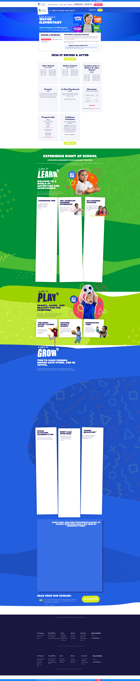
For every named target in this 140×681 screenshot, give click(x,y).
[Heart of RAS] (97, 2)
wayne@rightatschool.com (48, 127)
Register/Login (82, 636)
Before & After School (53, 4)
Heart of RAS (100, 2)
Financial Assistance (83, 638)
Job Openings (63, 640)
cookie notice (81, 679)
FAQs (38, 638)
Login (94, 0)
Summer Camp (39, 660)
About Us (73, 633)
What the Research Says (52, 635)
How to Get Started (51, 636)
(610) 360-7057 (48, 125)
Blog (95, 2)
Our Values (72, 635)
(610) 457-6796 (48, 136)
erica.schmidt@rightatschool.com (48, 137)
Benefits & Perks (63, 635)
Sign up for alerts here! (96, 108)
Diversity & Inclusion (64, 638)
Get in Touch (83, 633)
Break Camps (39, 636)
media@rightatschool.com (96, 638)
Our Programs (40, 633)
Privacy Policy (73, 638)
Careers (62, 633)
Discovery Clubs (62, 4)
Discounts (81, 640)
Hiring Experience (63, 636)
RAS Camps (70, 4)
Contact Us (48, 131)
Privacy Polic (73, 662)
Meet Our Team (73, 636)
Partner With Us (51, 633)
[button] (92, 10)
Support (91, 0)
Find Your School (83, 635)
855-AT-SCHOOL (99, 8)
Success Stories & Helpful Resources (54, 638)
